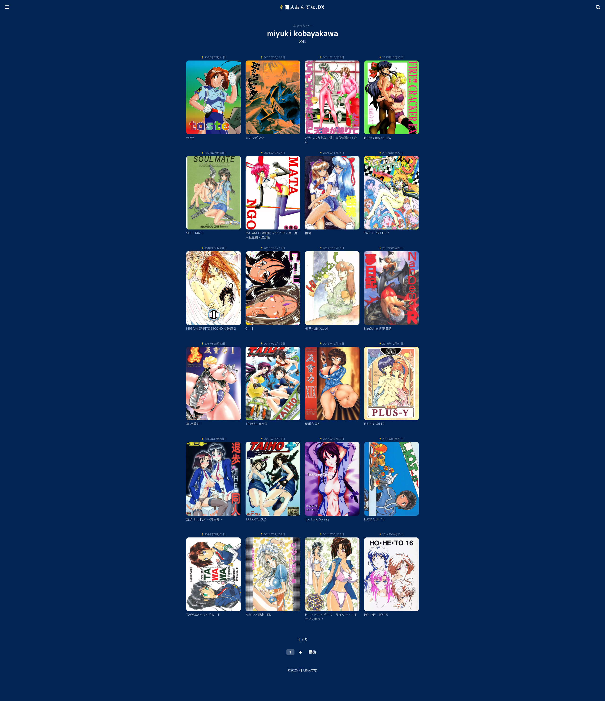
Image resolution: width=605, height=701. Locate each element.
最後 (312, 652)
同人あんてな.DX (305, 7)
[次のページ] (300, 652)
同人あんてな (308, 670)
